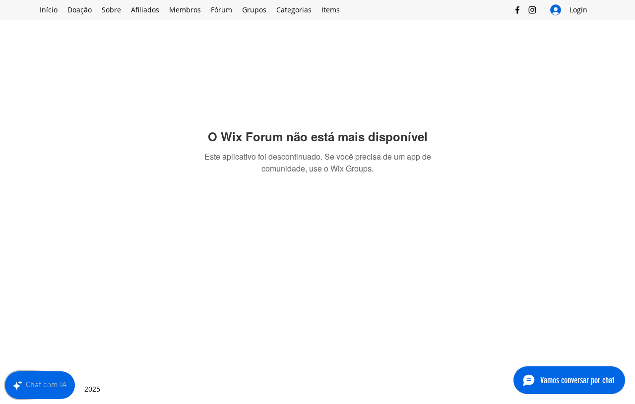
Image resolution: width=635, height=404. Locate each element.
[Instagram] (532, 10)
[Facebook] (517, 10)
